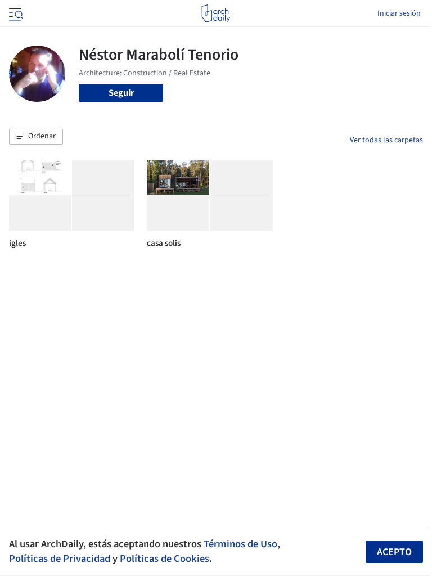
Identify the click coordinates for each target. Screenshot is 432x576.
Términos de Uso (240, 544)
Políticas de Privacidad (59, 558)
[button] (36, 137)
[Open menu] (14, 13)
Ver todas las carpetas (386, 140)
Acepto (394, 552)
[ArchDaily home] (215, 13)
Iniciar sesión (399, 13)
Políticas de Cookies (164, 558)
